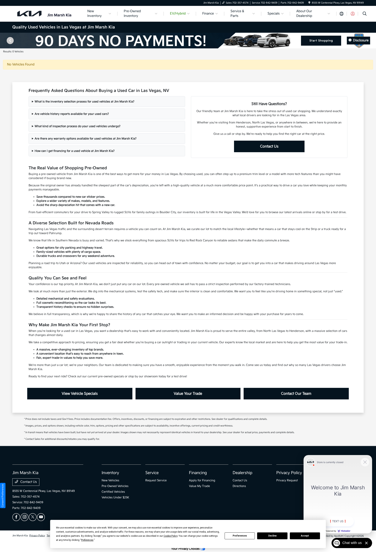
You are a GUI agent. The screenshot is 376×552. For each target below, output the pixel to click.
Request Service (156, 480)
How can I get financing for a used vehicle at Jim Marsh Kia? (75, 151)
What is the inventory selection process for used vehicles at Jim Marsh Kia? (84, 101)
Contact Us (269, 146)
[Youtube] (41, 517)
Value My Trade (199, 486)
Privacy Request (287, 480)
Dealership (242, 473)
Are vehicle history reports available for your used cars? (72, 114)
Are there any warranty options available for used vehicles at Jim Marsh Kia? (85, 138)
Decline (272, 535)
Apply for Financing (202, 480)
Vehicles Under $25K (115, 497)
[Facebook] (16, 517)
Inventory (110, 473)
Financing (198, 473)
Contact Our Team (296, 394)
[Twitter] (33, 517)
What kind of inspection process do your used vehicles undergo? (77, 126)
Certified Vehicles (113, 491)
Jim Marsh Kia (20, 535)
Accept (305, 535)
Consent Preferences (2, 495)
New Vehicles (110, 480)
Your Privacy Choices (185, 548)
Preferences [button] (87, 540)
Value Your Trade (188, 394)
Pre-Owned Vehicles (115, 486)
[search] (365, 14)
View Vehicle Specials (80, 394)
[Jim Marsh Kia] (46, 13)
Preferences (240, 535)
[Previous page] (9, 40)
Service (152, 473)
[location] (309, 2)
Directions (239, 486)
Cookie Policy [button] (170, 536)
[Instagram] (24, 517)
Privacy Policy (289, 473)
